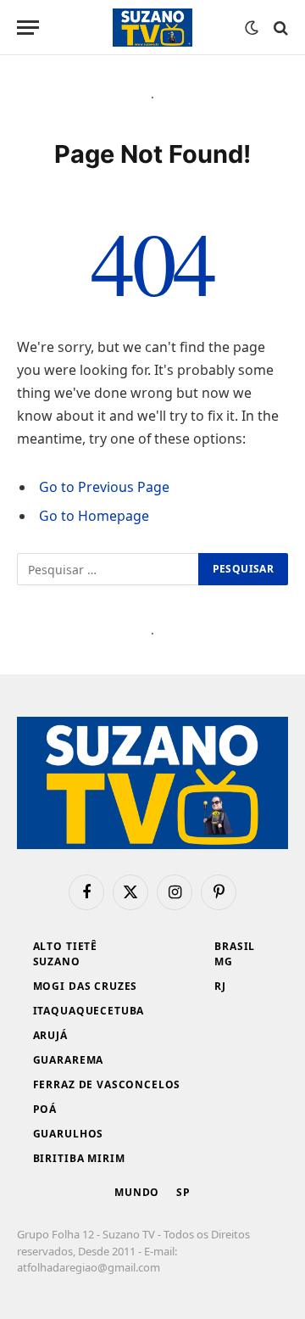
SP (183, 1192)
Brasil (234, 946)
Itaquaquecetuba (89, 1010)
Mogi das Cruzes (85, 986)
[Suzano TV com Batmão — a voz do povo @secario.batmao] (152, 27)
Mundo (136, 1192)
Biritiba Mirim (79, 1158)
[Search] (279, 27)
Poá (45, 1109)
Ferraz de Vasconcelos (107, 1084)
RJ (220, 986)
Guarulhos (68, 1133)
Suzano (56, 961)
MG (223, 961)
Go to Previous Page (104, 487)
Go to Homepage (94, 515)
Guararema (68, 1060)
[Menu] (28, 27)
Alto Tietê (65, 946)
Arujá (50, 1035)
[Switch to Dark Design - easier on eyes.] (252, 28)
